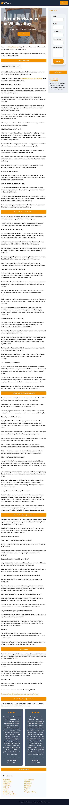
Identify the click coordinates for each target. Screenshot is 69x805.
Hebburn (5, 790)
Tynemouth (4, 694)
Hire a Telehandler (13, 47)
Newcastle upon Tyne (9, 794)
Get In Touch (58, 72)
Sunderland (27, 781)
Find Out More (24, 649)
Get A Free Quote (24, 769)
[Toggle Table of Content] (17, 66)
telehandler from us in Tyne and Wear (31, 78)
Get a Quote (22, 34)
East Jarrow (20, 694)
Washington (27, 784)
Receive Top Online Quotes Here (23, 515)
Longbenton (28, 694)
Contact (64, 3)
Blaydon (26, 788)
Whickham (27, 786)
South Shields (12, 694)
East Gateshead (8, 792)
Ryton (26, 790)
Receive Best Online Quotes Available (24, 393)
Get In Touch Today (23, 60)
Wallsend (35, 694)
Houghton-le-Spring (30, 792)
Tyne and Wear (28, 779)
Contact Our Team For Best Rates (23, 212)
